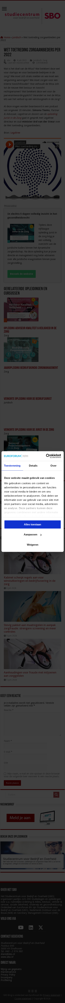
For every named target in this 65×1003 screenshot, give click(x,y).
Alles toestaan (32, 524)
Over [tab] (53, 465)
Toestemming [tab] (12, 465)
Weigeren (32, 544)
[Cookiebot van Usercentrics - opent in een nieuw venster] (46, 456)
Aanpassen (30, 534)
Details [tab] (33, 465)
